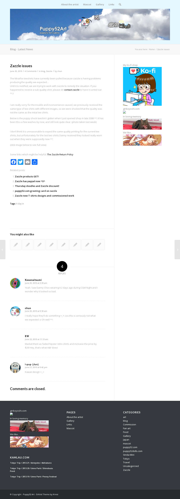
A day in (20, 203)
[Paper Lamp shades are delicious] (63, 244)
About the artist (75, 417)
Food (125, 432)
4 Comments (30, 71)
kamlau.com (19, 457)
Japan (126, 439)
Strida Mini (128, 454)
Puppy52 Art (28, 494)
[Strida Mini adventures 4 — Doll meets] (99, 244)
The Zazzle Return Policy (60, 154)
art (124, 417)
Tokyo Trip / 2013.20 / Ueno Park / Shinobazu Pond (31, 470)
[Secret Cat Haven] (27, 244)
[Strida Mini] (87, 244)
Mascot (70, 428)
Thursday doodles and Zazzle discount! (37, 186)
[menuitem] (70, 4)
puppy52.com (130, 447)
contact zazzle (71, 89)
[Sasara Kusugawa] (39, 244)
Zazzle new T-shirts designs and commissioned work (44, 195)
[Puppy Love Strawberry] (2, 249)
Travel (126, 462)
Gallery (70, 420)
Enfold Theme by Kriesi (47, 494)
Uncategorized (131, 466)
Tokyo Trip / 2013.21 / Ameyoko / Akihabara (31, 462)
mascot (127, 443)
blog (43, 71)
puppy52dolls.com (132, 451)
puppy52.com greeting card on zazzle (36, 190)
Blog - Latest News (21, 49)
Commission (129, 424)
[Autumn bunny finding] (75, 244)
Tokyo (126, 458)
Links (69, 424)
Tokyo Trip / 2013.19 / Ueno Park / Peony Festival (33, 476)
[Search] (119, 4)
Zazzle (49, 71)
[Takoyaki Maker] (51, 244)
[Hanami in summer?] (15, 244)
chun (59, 71)
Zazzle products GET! (27, 176)
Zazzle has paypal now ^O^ (30, 181)
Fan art (126, 428)
